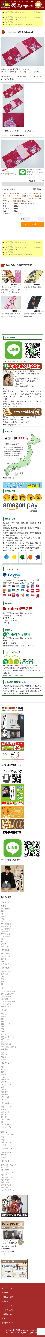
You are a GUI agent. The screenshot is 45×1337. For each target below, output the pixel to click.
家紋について (6, 1185)
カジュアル (5, 956)
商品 (11, 12)
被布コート (5, 1112)
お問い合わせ (7, 1301)
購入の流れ (5, 1170)
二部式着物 (5, 936)
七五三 (3, 1109)
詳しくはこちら (10, 478)
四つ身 (3, 1117)
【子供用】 (6, 1103)
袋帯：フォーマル (8, 991)
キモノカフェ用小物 (8, 1047)
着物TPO (4, 1175)
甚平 (3, 984)
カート (4, 1318)
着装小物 (4, 1049)
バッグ (3, 1034)
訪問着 (3, 906)
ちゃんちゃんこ (7, 1152)
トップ (6, 12)
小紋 (3, 919)
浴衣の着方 (5, 1182)
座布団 (3, 1155)
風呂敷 (3, 1057)
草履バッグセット (8, 1024)
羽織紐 (3, 1089)
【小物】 (5, 1010)
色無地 (3, 916)
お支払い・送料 (8, 1297)
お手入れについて (8, 1177)
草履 (3, 1027)
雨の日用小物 (6, 1044)
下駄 (3, 976)
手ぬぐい (4, 1054)
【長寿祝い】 (6, 1148)
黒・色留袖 (5, 909)
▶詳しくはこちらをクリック (13, 675)
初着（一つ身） (7, 1107)
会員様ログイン (8, 1323)
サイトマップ (7, 1306)
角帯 (3, 1072)
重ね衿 (3, 1022)
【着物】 (5, 902)
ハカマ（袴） (6, 1120)
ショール (4, 1052)
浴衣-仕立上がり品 (10, 19)
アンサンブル (6, 1127)
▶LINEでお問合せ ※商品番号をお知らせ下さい (35, 172)
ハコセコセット (7, 1125)
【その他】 (6, 1161)
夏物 (3, 961)
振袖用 (3, 959)
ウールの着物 (6, 924)
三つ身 (3, 1115)
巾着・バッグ (6, 1142)
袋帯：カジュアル (8, 994)
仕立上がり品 (6, 964)
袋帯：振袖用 (6, 996)
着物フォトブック (8, 1190)
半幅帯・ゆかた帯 (8, 1001)
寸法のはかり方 (7, 1172)
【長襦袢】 (6, 950)
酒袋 (3, 1042)
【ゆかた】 (6, 968)
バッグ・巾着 (6, 1084)
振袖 (3, 911)
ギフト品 (4, 1167)
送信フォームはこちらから (14, 420)
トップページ (7, 1288)
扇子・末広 (5, 1039)
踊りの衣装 (5, 946)
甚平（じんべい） (8, 1135)
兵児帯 (3, 1074)
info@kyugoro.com (12, 425)
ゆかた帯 (4, 974)
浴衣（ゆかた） (37, 12)
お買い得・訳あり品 (8, 1165)
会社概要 (5, 1293)
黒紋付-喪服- (6, 934)
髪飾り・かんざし (8, 1037)
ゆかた (3, 1069)
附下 (3, 914)
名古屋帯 (4, 999)
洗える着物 (5, 929)
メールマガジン (8, 1310)
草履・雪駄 (5, 1079)
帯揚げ (3, 1019)
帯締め (3, 1016)
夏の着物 (4, 931)
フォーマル (5, 954)
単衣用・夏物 (6, 1007)
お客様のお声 (7, 1314)
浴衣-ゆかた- (6, 971)
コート (3, 939)
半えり (3, 1014)
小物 (3, 981)
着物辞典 (4, 1187)
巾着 (3, 979)
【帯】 (4, 988)
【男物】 (5, 1063)
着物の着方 (5, 1180)
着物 (3, 1067)
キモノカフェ (6, 926)
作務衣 (3, 944)
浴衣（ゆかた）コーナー (22, 12)
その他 (3, 1059)
